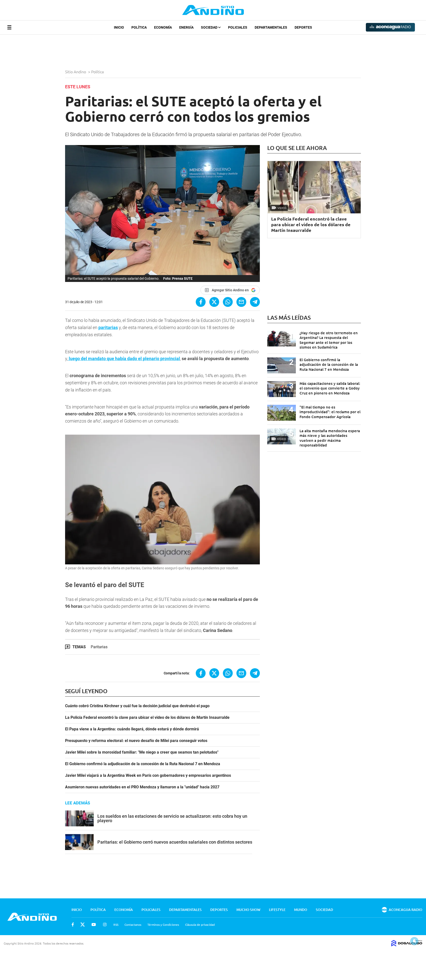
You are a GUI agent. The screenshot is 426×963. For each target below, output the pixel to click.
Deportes (303, 27)
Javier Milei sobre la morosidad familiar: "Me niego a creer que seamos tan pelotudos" (141, 752)
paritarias (108, 327)
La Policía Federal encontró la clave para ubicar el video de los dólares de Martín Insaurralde (147, 718)
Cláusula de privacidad (200, 924)
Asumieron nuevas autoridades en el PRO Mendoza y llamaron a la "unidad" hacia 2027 (142, 787)
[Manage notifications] (414, 941)
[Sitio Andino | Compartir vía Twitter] (214, 302)
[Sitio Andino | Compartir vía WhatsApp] (228, 302)
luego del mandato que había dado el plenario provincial (124, 358)
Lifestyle (277, 909)
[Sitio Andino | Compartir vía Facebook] (201, 302)
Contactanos (132, 924)
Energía (186, 27)
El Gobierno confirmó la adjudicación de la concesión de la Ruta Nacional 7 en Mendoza (142, 764)
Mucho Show (248, 909)
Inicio (119, 27)
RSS (115, 924)
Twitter (82, 924)
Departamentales (271, 27)
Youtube (93, 924)
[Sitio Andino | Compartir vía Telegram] (255, 302)
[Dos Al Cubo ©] (406, 944)
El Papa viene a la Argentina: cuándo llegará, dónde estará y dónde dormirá (132, 729)
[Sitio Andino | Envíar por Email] (241, 302)
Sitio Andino (76, 71)
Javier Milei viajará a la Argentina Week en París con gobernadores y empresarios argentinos (148, 776)
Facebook (72, 924)
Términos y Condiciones (163, 924)
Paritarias (99, 647)
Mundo (300, 909)
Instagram (104, 924)
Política (139, 27)
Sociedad (209, 27)
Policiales (237, 27)
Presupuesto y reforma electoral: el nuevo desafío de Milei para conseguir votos (136, 741)
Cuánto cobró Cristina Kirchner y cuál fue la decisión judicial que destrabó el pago (137, 706)
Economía (163, 27)
